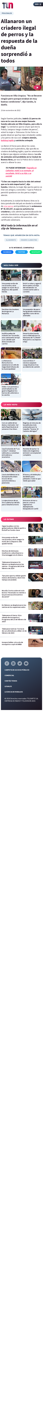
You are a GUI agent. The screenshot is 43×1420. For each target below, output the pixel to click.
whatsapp (36, 252)
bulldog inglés (7, 140)
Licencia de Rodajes (14, 692)
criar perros (8, 206)
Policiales (7, 13)
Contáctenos (11, 681)
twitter (21, 252)
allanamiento (11, 240)
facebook (7, 252)
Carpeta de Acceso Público (17, 670)
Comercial (9, 675)
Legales (8, 686)
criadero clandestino (29, 240)
